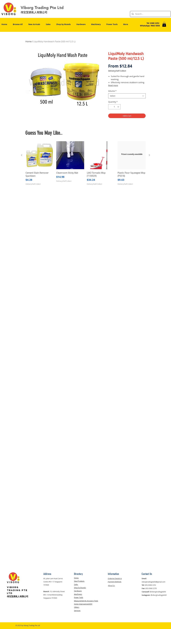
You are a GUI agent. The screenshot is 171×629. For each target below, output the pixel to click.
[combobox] (127, 95)
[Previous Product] (21, 155)
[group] (85, 164)
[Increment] (118, 106)
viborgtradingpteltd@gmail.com (153, 582)
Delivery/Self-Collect (117, 71)
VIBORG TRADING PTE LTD (17, 590)
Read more (113, 85)
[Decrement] (110, 106)
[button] (164, 24)
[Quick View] (40, 155)
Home (28, 41)
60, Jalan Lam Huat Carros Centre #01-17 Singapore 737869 (53, 581)
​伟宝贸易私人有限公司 (17, 596)
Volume (112, 91)
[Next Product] (149, 155)
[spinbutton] (114, 106)
